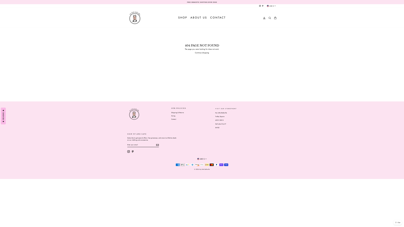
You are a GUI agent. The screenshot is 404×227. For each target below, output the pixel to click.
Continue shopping (202, 52)
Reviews (3, 116)
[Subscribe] (157, 145)
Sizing (173, 116)
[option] (202, 2)
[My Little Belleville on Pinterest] (132, 151)
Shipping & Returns (177, 113)
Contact (218, 18)
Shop (182, 18)
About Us (198, 18)
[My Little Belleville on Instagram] (128, 151)
